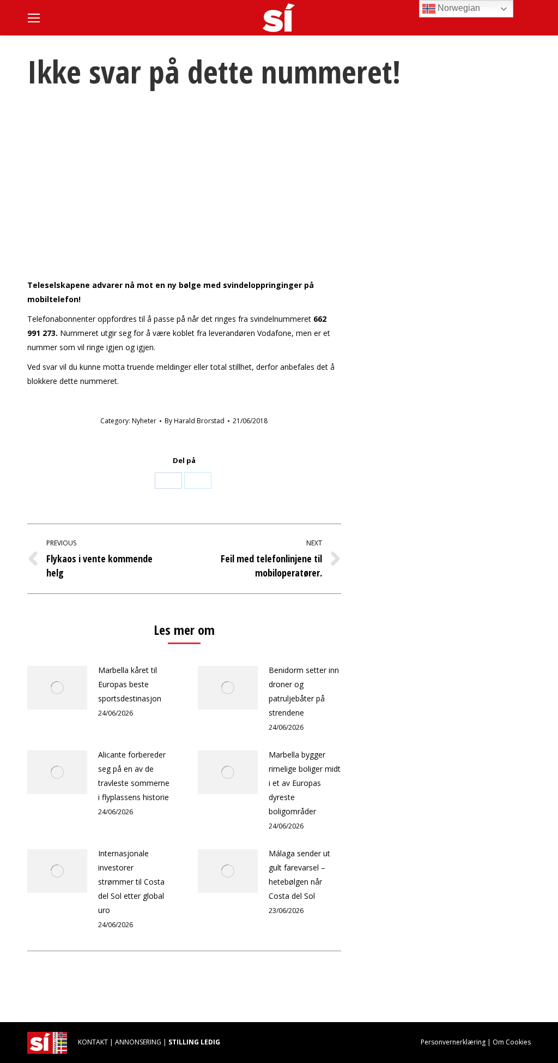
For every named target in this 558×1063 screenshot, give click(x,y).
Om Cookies (512, 1042)
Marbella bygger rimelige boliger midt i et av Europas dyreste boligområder (305, 782)
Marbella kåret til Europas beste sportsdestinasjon (129, 684)
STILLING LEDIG (194, 1042)
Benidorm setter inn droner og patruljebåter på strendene (304, 691)
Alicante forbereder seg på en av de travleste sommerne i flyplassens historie (133, 775)
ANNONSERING (138, 1042)
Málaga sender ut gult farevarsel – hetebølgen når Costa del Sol (299, 874)
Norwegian (457, 8)
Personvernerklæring (453, 1042)
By (195, 420)
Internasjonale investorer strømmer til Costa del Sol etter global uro (131, 881)
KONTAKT (93, 1042)
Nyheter (144, 420)
